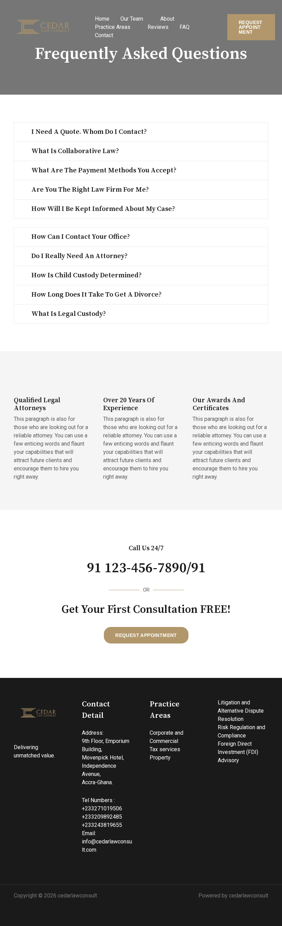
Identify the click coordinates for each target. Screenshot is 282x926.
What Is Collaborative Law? (75, 151)
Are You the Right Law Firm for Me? (90, 189)
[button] (251, 27)
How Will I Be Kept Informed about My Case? (103, 209)
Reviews (158, 27)
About (167, 18)
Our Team (131, 18)
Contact (104, 35)
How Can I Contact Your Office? (80, 237)
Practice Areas (112, 27)
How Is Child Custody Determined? (86, 275)
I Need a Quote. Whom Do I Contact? (89, 132)
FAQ (184, 27)
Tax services (165, 749)
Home (102, 18)
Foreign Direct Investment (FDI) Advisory (238, 752)
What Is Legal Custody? (68, 314)
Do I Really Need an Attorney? (79, 256)
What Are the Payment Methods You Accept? (103, 170)
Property (160, 757)
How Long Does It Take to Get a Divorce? (96, 294)
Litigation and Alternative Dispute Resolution (241, 710)
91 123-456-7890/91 (146, 568)
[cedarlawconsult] (45, 27)
